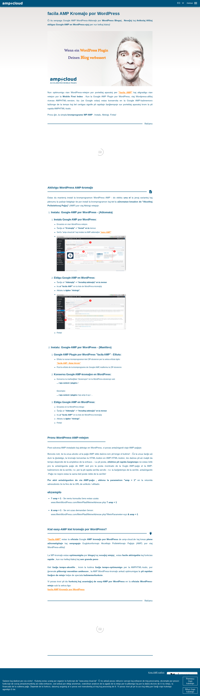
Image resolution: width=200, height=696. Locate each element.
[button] (181, 3)
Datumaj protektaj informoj (29, 689)
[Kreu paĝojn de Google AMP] (12, 3)
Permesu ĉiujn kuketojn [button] (190, 681)
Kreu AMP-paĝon (156, 672)
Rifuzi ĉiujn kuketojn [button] (190, 690)
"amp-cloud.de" (68, 232)
